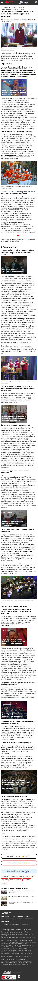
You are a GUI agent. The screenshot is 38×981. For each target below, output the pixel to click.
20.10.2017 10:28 (5, 7)
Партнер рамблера (16, 972)
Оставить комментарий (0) (19, 863)
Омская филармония (7, 50)
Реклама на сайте (8, 916)
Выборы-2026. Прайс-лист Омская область (17, 919)
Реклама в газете (23, 916)
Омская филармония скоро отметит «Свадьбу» (21, 896)
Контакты (5, 921)
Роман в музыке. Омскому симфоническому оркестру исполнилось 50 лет (15, 782)
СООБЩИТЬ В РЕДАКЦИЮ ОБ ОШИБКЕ (14, 924)
